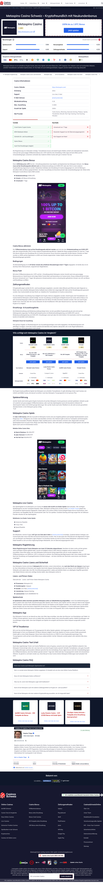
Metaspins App (48, 74)
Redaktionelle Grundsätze (91, 817)
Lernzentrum (81, 3)
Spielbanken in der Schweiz (9, 829)
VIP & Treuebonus (59, 74)
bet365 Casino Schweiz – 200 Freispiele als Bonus (25, 714)
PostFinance (61, 821)
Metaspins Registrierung (11, 74)
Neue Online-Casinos (7, 817)
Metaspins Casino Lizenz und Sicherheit (30, 74)
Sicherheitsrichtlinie (89, 829)
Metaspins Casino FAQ (91, 74)
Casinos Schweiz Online (5, 7)
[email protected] (57, 98)
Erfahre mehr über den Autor (25, 721)
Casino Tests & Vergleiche (9, 813)
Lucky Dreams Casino (49, 344)
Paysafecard (62, 813)
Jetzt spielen (73, 30)
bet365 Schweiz (6, 808)
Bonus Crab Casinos (35, 817)
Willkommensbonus (35, 808)
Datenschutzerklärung (90, 833)
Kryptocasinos (5, 833)
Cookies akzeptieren (66, 876)
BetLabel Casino (33, 344)
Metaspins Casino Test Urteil (75, 74)
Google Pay (61, 833)
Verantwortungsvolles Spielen (93, 821)
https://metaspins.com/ (59, 87)
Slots (21, 418)
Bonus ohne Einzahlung (36, 813)
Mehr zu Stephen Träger (20, 757)
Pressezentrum (88, 842)
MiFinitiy (60, 829)
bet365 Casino (65, 344)
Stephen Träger (28, 733)
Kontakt (86, 838)
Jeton (59, 825)
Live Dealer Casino (73, 508)
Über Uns (86, 808)
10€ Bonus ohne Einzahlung (37, 825)
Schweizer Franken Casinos (9, 825)
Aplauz (60, 808)
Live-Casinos (5, 821)
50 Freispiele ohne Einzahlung (38, 821)
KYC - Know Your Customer (92, 825)
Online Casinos (15, 7)
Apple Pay (61, 838)
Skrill (59, 817)
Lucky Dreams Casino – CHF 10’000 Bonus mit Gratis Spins (51, 714)
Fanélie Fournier (28, 767)
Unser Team (87, 813)
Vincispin (81, 344)
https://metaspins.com (25, 32)
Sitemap (86, 846)
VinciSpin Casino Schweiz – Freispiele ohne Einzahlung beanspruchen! (76, 715)
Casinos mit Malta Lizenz (8, 838)
